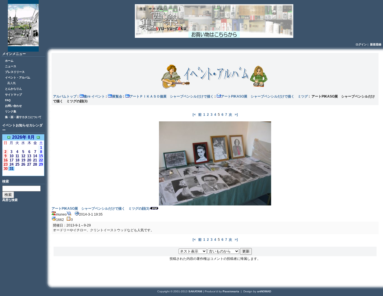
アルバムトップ (65, 96)
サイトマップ (13, 94)
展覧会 (117, 96)
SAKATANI (195, 291)
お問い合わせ (13, 105)
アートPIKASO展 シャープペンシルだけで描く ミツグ (264, 96)
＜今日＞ (23, 173)
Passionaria (231, 291)
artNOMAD (264, 291)
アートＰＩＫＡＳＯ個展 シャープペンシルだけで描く (172, 96)
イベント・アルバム (17, 77)
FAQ (8, 100)
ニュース (10, 66)
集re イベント (94, 96)
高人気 (11, 83)
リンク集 (10, 111)
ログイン (361, 44)
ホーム (9, 60)
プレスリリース (15, 71)
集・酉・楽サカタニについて (23, 117)
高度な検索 (10, 200)
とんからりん (13, 88)
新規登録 (375, 44)
